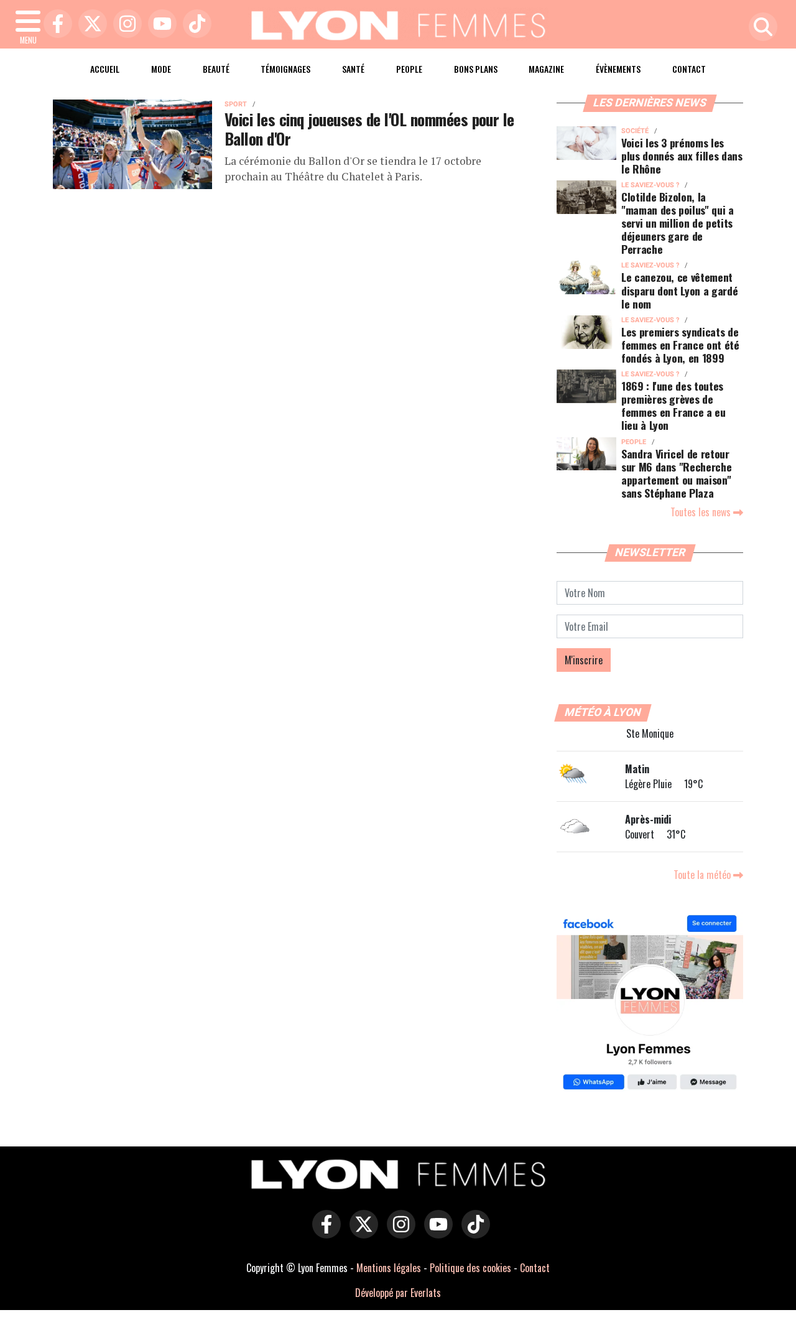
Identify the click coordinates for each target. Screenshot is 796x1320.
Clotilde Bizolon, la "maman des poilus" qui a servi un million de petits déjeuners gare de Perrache (677, 222)
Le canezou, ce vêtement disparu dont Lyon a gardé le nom (679, 290)
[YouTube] (159, 24)
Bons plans (475, 68)
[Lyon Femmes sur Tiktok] (472, 1232)
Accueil (104, 68)
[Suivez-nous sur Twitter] (360, 1232)
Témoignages (285, 68)
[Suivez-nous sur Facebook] (650, 1004)
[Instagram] (124, 24)
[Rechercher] (760, 27)
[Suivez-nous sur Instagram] (398, 1232)
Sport (235, 104)
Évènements (618, 68)
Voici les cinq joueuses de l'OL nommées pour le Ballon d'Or (369, 128)
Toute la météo (703, 874)
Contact (689, 68)
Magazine (546, 68)
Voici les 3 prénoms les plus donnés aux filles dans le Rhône (682, 155)
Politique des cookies (470, 1267)
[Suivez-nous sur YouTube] (435, 1232)
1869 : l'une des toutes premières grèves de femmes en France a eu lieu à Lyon (673, 405)
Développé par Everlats (398, 1292)
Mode (161, 68)
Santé (353, 68)
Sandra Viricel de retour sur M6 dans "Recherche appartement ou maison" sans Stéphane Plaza (676, 473)
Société (635, 131)
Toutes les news (701, 511)
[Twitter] (89, 24)
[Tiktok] (194, 24)
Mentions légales (388, 1267)
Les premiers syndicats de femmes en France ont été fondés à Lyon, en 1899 (680, 344)
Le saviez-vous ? (650, 185)
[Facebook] (54, 24)
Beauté (216, 68)
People (409, 68)
